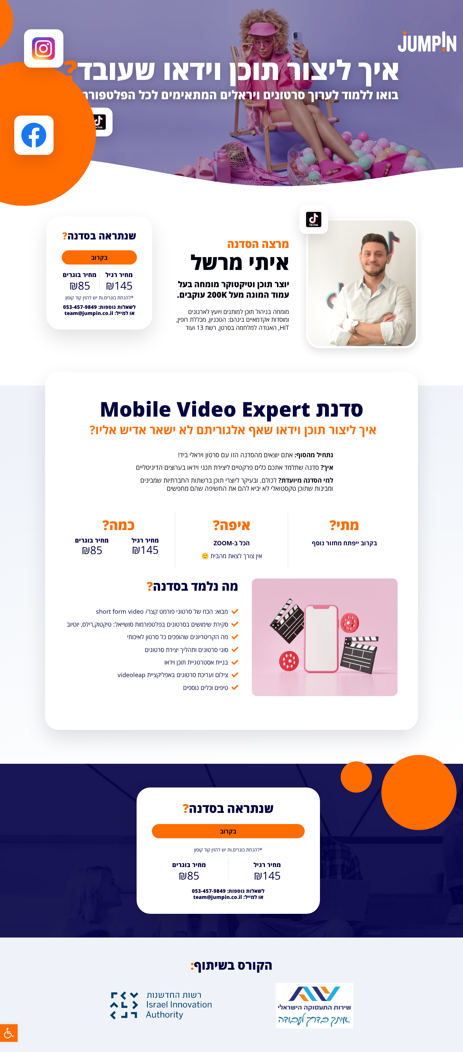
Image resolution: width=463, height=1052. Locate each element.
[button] (9, 1033)
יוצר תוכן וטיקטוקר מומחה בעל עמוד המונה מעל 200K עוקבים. (233, 289)
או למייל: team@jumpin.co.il (99, 309)
